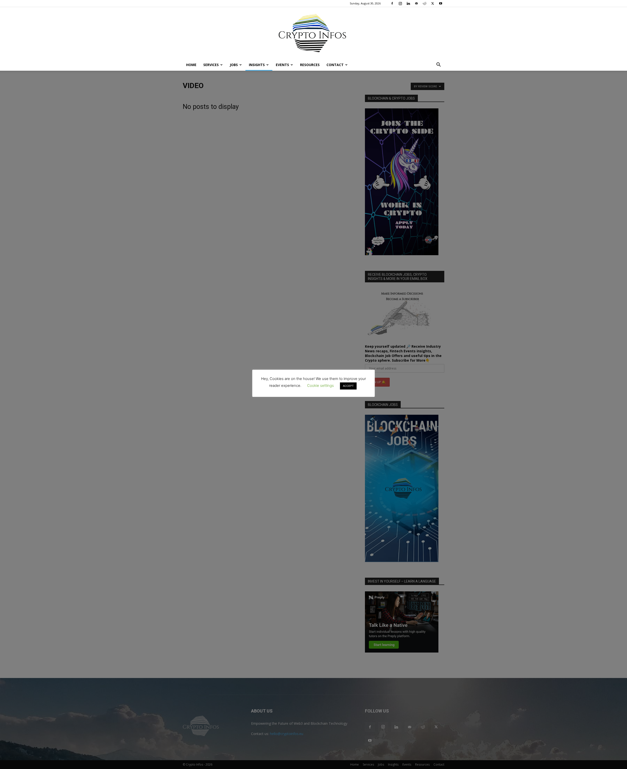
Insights (257, 64)
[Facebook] (392, 3)
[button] (438, 65)
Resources (310, 64)
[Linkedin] (408, 3)
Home (191, 64)
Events (282, 64)
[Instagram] (400, 3)
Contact (335, 64)
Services (211, 64)
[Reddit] (424, 3)
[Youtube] (440, 3)
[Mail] (416, 3)
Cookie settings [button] (320, 385)
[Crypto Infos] (313, 33)
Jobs (234, 64)
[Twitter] (432, 3)
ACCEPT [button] (348, 386)
